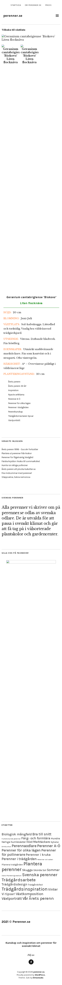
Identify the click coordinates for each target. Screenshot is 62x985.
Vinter (53, 889)
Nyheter (55, 842)
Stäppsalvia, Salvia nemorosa (16, 477)
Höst (29, 841)
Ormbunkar (6, 846)
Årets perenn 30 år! (17, 386)
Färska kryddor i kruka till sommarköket (21, 461)
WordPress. (40, 975)
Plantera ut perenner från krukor (17, 453)
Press (48, 5)
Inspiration (13, 390)
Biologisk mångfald (17, 834)
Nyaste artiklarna (16, 394)
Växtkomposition (29, 894)
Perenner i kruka (38, 855)
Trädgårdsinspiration (24, 889)
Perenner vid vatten (45, 859)
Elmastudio (38, 978)
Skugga (27, 870)
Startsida (16, 5)
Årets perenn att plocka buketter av (19, 469)
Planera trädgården (12, 864)
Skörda (37, 870)
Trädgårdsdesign (14, 884)
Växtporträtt (14, 420)
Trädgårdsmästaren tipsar (20, 416)
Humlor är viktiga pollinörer (15, 465)
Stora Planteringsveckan (11, 876)
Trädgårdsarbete (19, 879)
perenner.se (12, 16)
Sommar (53, 870)
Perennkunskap (15, 411)
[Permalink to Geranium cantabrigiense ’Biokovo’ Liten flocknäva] (29, 39)
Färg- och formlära (35, 838)
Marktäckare (41, 841)
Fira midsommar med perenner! (17, 473)
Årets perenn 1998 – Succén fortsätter (20, 449)
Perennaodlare (24, 846)
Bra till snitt (41, 834)
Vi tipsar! (8, 894)
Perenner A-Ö (14, 399)
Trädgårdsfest (35, 884)
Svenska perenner (39, 874)
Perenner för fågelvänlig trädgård (17, 457)
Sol (44, 870)
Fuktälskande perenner (11, 839)
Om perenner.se (33, 5)
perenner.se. (39, 972)
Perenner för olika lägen (19, 403)
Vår (25, 898)
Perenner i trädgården (18, 407)
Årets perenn (14, 381)
